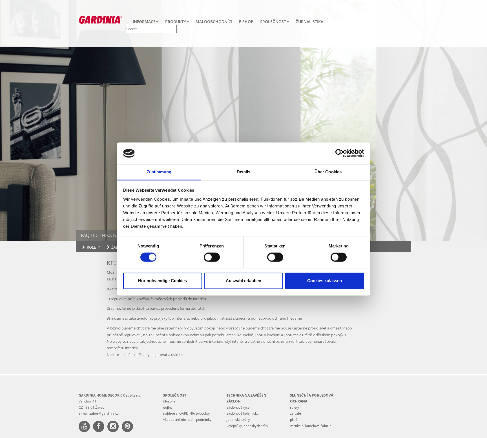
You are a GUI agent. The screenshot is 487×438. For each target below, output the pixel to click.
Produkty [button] (175, 21)
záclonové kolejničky (242, 413)
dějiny (167, 407)
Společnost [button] (273, 21)
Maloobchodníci (214, 21)
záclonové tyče (238, 407)
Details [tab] (244, 171)
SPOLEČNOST (174, 395)
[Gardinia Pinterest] (128, 427)
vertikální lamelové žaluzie (310, 425)
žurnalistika (309, 21)
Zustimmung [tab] (159, 171)
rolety (93, 247)
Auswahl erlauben (243, 280)
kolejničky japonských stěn (247, 425)
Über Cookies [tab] (328, 171)
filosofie (169, 401)
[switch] (212, 257)
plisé (293, 419)
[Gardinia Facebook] (100, 427)
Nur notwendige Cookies (162, 280)
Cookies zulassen (324, 280)
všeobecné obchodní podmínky (187, 419)
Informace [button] (144, 21)
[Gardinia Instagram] (114, 427)
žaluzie (118, 247)
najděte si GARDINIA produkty (186, 413)
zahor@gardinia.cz (104, 413)
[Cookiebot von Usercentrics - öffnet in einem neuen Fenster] (339, 153)
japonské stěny (238, 419)
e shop (246, 21)
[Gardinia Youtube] (85, 427)
